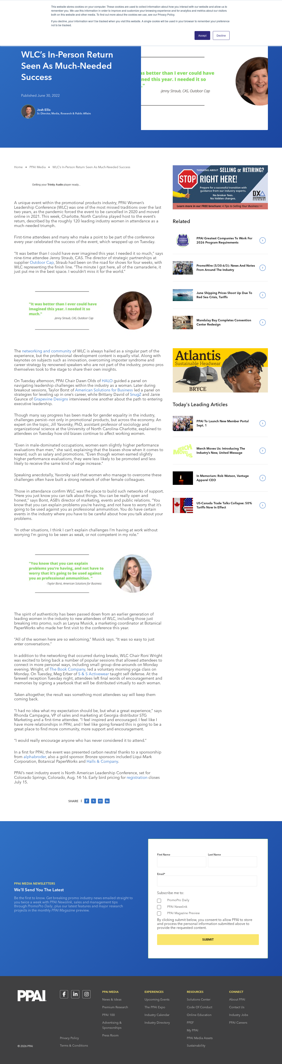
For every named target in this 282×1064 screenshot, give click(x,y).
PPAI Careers (238, 1023)
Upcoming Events (157, 999)
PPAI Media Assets (200, 1038)
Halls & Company (102, 761)
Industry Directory (157, 1023)
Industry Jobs (238, 1015)
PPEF (190, 1023)
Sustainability (196, 1045)
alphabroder (35, 756)
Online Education (199, 1015)
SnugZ (135, 394)
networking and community (46, 350)
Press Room (110, 1035)
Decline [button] (221, 35)
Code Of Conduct (199, 1007)
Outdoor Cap (42, 262)
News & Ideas (111, 999)
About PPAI (237, 999)
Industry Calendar (157, 1015)
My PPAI (192, 1030)
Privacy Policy (69, 1038)
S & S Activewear (93, 673)
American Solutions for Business (104, 389)
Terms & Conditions (74, 1045)
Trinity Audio (55, 184)
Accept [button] (202, 35)
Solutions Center (198, 999)
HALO (107, 380)
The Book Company (67, 669)
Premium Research (115, 1007)
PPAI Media (38, 167)
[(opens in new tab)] (220, 208)
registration (137, 777)
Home (18, 167)
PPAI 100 (108, 1015)
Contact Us (236, 1007)
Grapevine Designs (51, 399)
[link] (183, 240)
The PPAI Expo (155, 1007)
